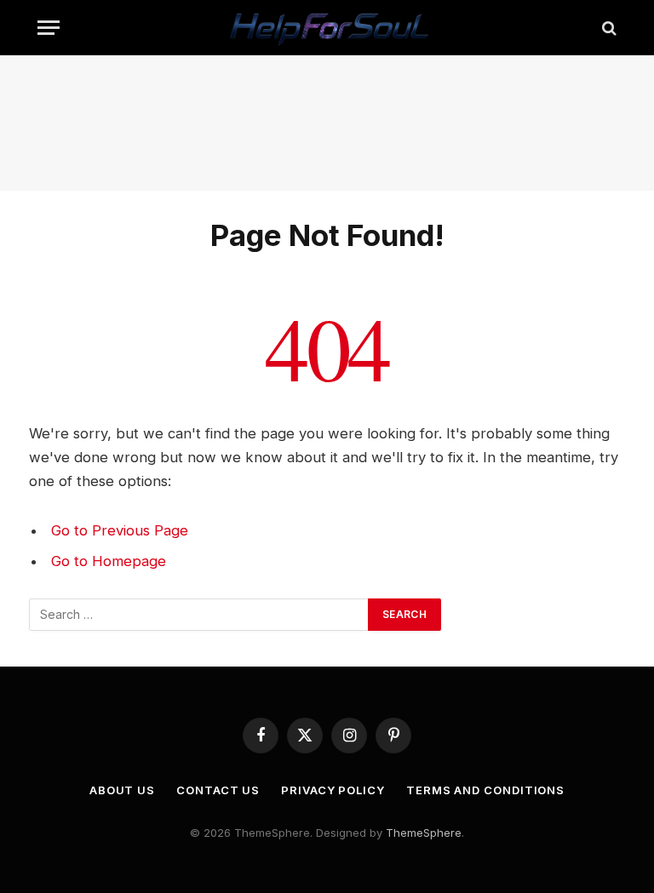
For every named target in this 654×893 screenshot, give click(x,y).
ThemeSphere (424, 832)
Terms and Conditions (485, 790)
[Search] (608, 28)
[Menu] (48, 28)
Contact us (218, 790)
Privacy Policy (333, 790)
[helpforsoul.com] (327, 27)
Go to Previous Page (119, 530)
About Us (122, 790)
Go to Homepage (108, 561)
